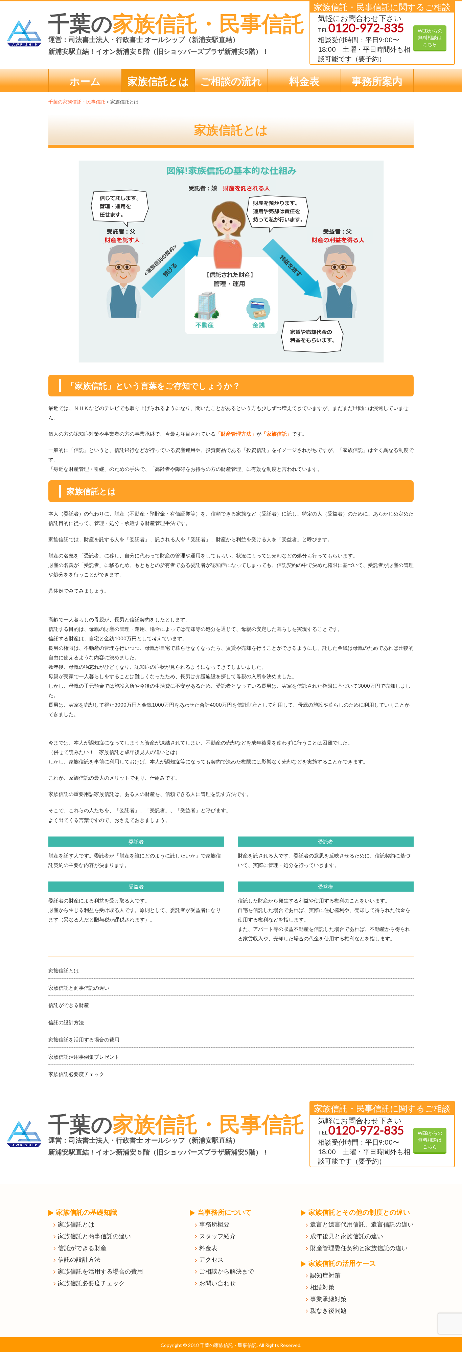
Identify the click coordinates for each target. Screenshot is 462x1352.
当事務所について (225, 1212)
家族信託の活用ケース (342, 1263)
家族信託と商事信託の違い (78, 988)
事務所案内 (377, 81)
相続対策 (322, 1287)
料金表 (304, 81)
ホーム (85, 81)
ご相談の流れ (231, 81)
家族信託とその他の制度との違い (359, 1212)
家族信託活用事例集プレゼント (83, 1057)
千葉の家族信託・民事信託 (76, 102)
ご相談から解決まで (226, 1271)
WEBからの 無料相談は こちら (430, 37)
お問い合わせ (217, 1283)
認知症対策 (325, 1275)
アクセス (211, 1259)
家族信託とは (158, 81)
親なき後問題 (328, 1310)
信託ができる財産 (68, 1005)
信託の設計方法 (66, 1022)
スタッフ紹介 (217, 1236)
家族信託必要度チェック (76, 1074)
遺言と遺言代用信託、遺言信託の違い (362, 1224)
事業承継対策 (328, 1299)
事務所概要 (214, 1224)
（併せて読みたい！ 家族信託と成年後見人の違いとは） (114, 752)
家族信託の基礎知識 (86, 1212)
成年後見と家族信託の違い (346, 1236)
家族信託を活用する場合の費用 (83, 1039)
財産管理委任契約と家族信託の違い (359, 1248)
